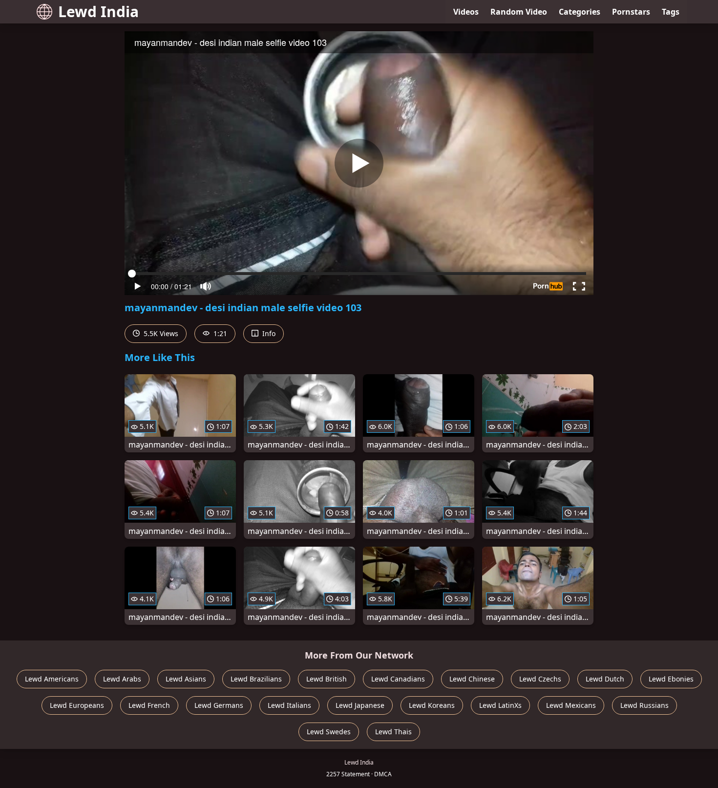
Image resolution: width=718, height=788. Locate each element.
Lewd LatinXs (500, 705)
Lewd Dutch (605, 678)
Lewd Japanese (360, 705)
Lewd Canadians (398, 678)
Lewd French (149, 705)
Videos (466, 11)
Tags (670, 11)
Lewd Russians (644, 705)
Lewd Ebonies (671, 678)
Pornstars (631, 11)
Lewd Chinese (472, 678)
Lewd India (98, 11)
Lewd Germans (218, 705)
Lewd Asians (186, 678)
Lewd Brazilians (256, 678)
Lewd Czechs (540, 678)
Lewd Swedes (329, 731)
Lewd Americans (52, 678)
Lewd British (326, 678)
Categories (579, 11)
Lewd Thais (393, 731)
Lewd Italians (289, 705)
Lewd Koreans (432, 705)
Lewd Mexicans (571, 705)
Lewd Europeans (77, 705)
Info (267, 333)
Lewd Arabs (122, 678)
